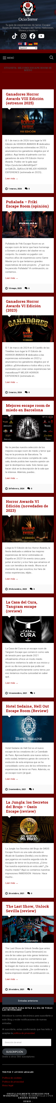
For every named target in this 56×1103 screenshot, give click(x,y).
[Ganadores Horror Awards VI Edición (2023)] (28, 328)
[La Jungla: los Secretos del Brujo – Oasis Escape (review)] (28, 829)
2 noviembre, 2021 (17, 789)
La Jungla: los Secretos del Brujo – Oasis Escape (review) (27, 807)
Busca (50, 57)
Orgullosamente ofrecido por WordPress (26, 1094)
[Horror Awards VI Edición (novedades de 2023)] (28, 528)
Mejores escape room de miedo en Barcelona (28, 407)
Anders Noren (27, 1097)
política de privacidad (24, 1033)
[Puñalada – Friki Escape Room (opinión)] (28, 224)
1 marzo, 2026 (15, 189)
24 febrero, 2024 (16, 488)
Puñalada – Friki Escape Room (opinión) (27, 204)
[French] (25, 43)
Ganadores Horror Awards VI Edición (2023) (23, 306)
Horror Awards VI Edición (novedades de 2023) (27, 506)
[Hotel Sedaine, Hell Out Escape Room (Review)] (28, 729)
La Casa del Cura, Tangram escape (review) (21, 607)
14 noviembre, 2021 (18, 693)
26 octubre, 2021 (16, 893)
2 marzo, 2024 (15, 392)
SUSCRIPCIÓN (14, 1051)
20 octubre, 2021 (16, 989)
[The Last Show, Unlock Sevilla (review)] (28, 929)
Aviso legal (7, 1085)
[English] (20, 43)
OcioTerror (28, 19)
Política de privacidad (13, 1081)
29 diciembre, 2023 (18, 589)
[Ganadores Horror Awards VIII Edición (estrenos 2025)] (28, 121)
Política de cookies (12, 1077)
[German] (31, 43)
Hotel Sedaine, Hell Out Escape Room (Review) (27, 708)
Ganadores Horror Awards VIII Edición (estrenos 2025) (25, 99)
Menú (10, 57)
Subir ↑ (28, 1101)
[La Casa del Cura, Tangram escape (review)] (28, 629)
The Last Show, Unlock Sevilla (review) (27, 908)
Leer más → (11, 178)
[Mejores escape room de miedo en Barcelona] (28, 428)
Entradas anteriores (28, 1001)
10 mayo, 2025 (15, 288)
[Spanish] (36, 43)
